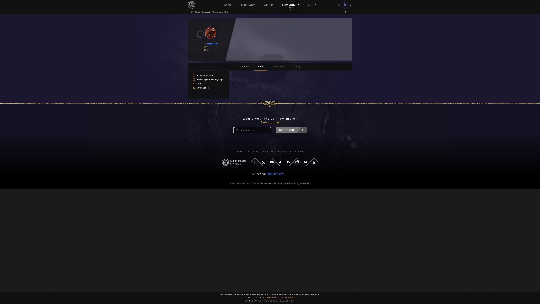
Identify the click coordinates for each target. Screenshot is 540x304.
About (261, 66)
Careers (268, 5)
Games (228, 5)
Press (240, 151)
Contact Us (296, 151)
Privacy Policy (276, 151)
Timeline (244, 66)
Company (248, 5)
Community (291, 5)
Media (311, 5)
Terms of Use (255, 151)
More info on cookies (280, 297)
